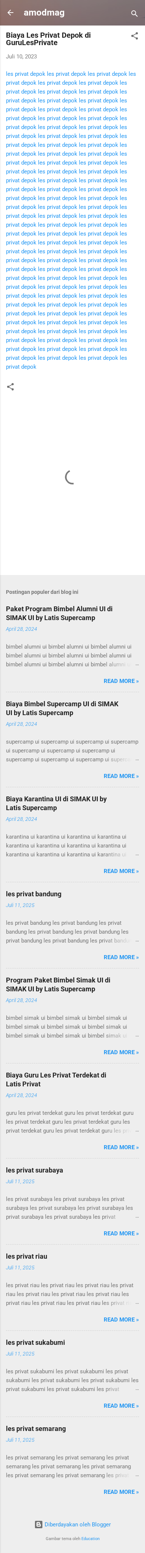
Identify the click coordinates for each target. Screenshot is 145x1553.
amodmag (44, 12)
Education (90, 1538)
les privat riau (26, 1256)
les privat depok (25, 74)
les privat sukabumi (35, 1342)
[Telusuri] (134, 15)
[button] (134, 37)
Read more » (121, 681)
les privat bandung (33, 894)
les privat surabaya (34, 1170)
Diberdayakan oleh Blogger (77, 1524)
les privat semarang (36, 1428)
